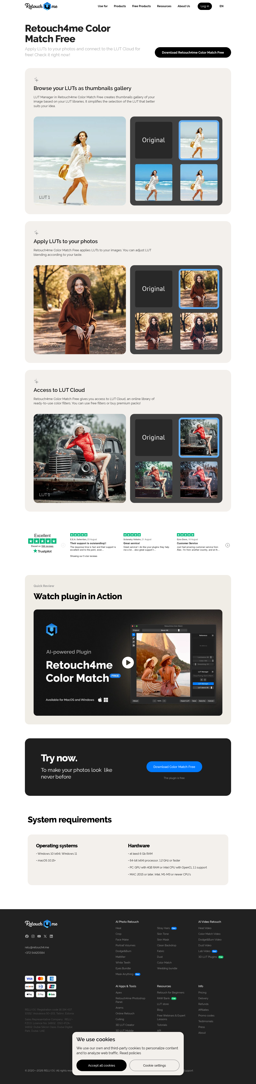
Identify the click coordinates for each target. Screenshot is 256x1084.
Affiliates (203, 1009)
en (221, 6)
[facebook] (27, 936)
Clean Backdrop (166, 945)
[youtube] (39, 936)
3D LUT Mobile (125, 1030)
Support (188, 1070)
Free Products (141, 6)
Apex (119, 992)
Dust (160, 956)
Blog (160, 1009)
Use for (103, 6)
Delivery (203, 998)
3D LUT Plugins (207, 956)
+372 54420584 (35, 952)
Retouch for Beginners (170, 992)
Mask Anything (124, 974)
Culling (120, 1019)
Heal (118, 928)
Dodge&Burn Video (210, 939)
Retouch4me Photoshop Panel (130, 1000)
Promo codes (206, 1015)
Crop (118, 933)
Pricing (202, 992)
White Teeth (123, 962)
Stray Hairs (163, 928)
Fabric (160, 951)
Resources (164, 6)
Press (201, 1027)
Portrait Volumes (125, 945)
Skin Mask (163, 939)
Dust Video (204, 945)
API (159, 1030)
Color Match (164, 962)
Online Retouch (125, 1013)
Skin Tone (163, 933)
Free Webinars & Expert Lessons (171, 1017)
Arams (119, 1007)
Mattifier (120, 956)
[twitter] (45, 936)
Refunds (203, 1004)
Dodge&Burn (123, 951)
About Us (184, 6)
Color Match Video (209, 933)
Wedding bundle (167, 968)
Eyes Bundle (123, 968)
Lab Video (204, 951)
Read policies (130, 1053)
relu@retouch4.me (37, 947)
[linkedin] (51, 936)
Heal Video (204, 928)
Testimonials (205, 1021)
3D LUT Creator (125, 1025)
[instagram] (33, 936)
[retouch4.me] (41, 6)
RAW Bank (163, 998)
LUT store (163, 1004)
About (202, 1032)
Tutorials (162, 1025)
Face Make (122, 939)
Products (120, 6)
